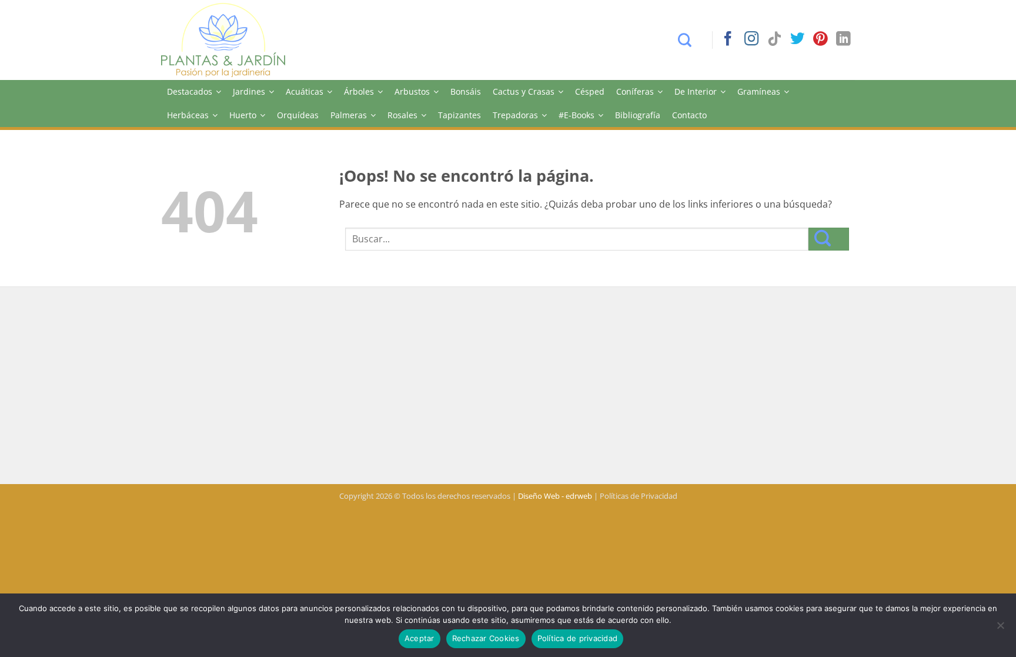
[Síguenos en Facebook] (728, 40)
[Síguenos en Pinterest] (820, 40)
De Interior (695, 91)
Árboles (359, 91)
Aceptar (420, 638)
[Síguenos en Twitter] (797, 40)
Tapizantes (459, 115)
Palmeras (348, 115)
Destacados (189, 91)
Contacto (689, 115)
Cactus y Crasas (523, 91)
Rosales (402, 115)
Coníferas (635, 91)
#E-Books (576, 115)
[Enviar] (828, 239)
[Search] (690, 40)
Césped (589, 91)
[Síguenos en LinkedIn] (843, 40)
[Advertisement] (508, 387)
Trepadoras (515, 115)
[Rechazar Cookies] (1000, 628)
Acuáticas (304, 91)
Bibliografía (637, 115)
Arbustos (412, 91)
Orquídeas (298, 115)
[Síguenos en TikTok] (774, 40)
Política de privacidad (577, 638)
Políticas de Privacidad (638, 496)
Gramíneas (758, 91)
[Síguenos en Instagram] (751, 40)
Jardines (249, 91)
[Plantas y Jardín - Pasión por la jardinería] (231, 40)
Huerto (242, 115)
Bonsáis (465, 91)
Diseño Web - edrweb (555, 496)
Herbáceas (188, 115)
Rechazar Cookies (486, 638)
